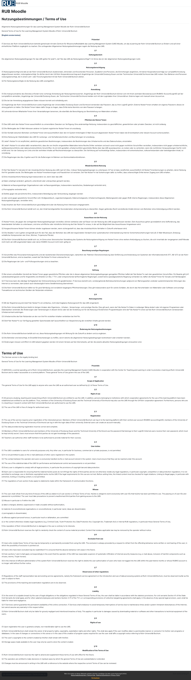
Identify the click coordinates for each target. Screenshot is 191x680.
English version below (11, 35)
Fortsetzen (96, 678)
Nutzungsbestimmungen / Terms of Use (83, 675)
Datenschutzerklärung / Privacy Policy (108, 675)
